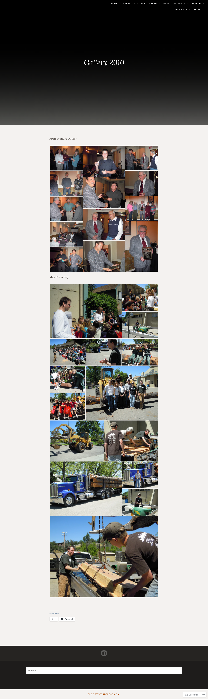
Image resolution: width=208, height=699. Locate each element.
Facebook (181, 9)
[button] (66, 158)
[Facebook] (104, 651)
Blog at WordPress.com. (104, 694)
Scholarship (149, 3)
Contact (198, 9)
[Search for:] (104, 670)
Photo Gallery (172, 3)
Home (114, 3)
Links (194, 3)
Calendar (129, 3)
